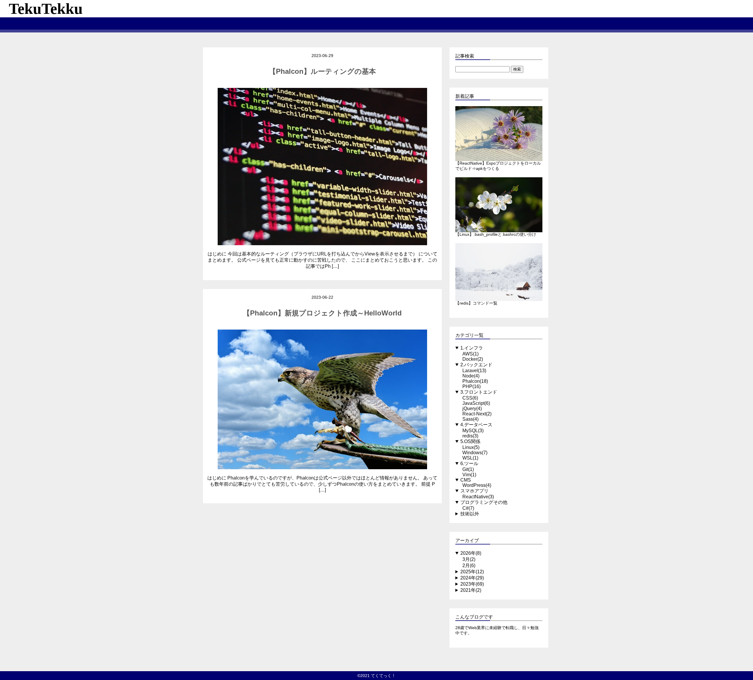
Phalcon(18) (475, 381)
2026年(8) (470, 553)
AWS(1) (470, 353)
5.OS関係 (470, 441)
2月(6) (468, 565)
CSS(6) (470, 397)
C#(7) (468, 508)
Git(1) (468, 469)
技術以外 (469, 513)
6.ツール (469, 463)
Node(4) (470, 375)
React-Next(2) (477, 413)
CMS (465, 479)
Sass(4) (470, 419)
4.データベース (476, 424)
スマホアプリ (474, 490)
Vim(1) (469, 474)
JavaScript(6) (476, 403)
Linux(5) (470, 447)
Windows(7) (474, 452)
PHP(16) (471, 386)
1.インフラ (471, 347)
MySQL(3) (473, 430)
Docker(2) (472, 359)
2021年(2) (470, 590)
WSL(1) (470, 457)
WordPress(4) (476, 485)
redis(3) (470, 435)
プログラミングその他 (483, 502)
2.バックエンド (476, 364)
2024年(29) (472, 577)
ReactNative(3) (478, 496)
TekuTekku (46, 8)
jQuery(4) (472, 408)
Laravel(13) (474, 370)
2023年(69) (472, 584)
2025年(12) (472, 571)
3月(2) (468, 559)
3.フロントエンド (478, 392)
